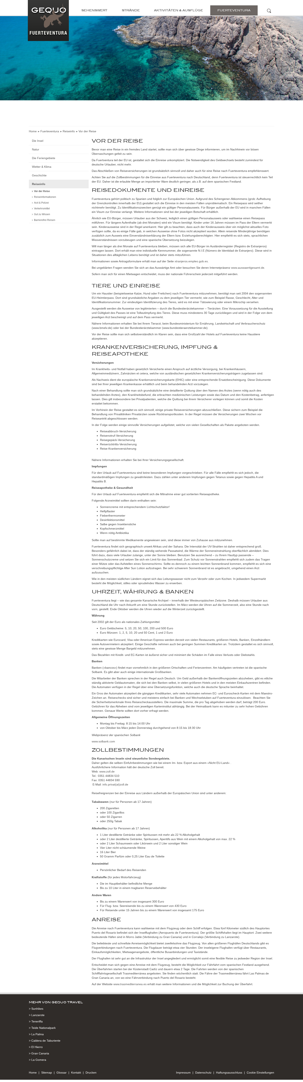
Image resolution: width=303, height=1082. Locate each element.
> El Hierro (36, 1047)
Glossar (61, 1072)
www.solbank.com (103, 741)
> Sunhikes (36, 1008)
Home (33, 131)
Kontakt (76, 1072)
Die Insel (37, 140)
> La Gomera (37, 1059)
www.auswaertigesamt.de (247, 267)
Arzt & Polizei (41, 202)
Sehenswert (94, 10)
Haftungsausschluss (229, 1072)
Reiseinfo (69, 131)
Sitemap (46, 1072)
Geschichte (39, 175)
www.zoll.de (107, 771)
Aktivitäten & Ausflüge (178, 10)
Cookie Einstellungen (260, 1072)
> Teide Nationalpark (42, 1027)
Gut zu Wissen (42, 214)
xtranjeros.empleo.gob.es (191, 261)
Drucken (91, 1072)
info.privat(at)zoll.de (115, 784)
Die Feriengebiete (43, 158)
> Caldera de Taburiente (44, 1040)
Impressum (183, 1072)
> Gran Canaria (39, 1053)
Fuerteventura (233, 10)
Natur (35, 149)
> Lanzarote (37, 1015)
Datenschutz (203, 1072)
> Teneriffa (36, 1021)
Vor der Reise (42, 191)
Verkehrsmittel (42, 208)
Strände (131, 10)
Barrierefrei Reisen (44, 220)
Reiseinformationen (45, 197)
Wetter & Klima (41, 166)
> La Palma (36, 1034)
